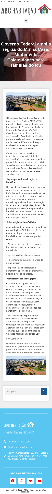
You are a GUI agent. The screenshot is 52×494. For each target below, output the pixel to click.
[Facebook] (13, 481)
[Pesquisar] (44, 391)
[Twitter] (30, 481)
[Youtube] (39, 481)
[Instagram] (21, 481)
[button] (26, 21)
